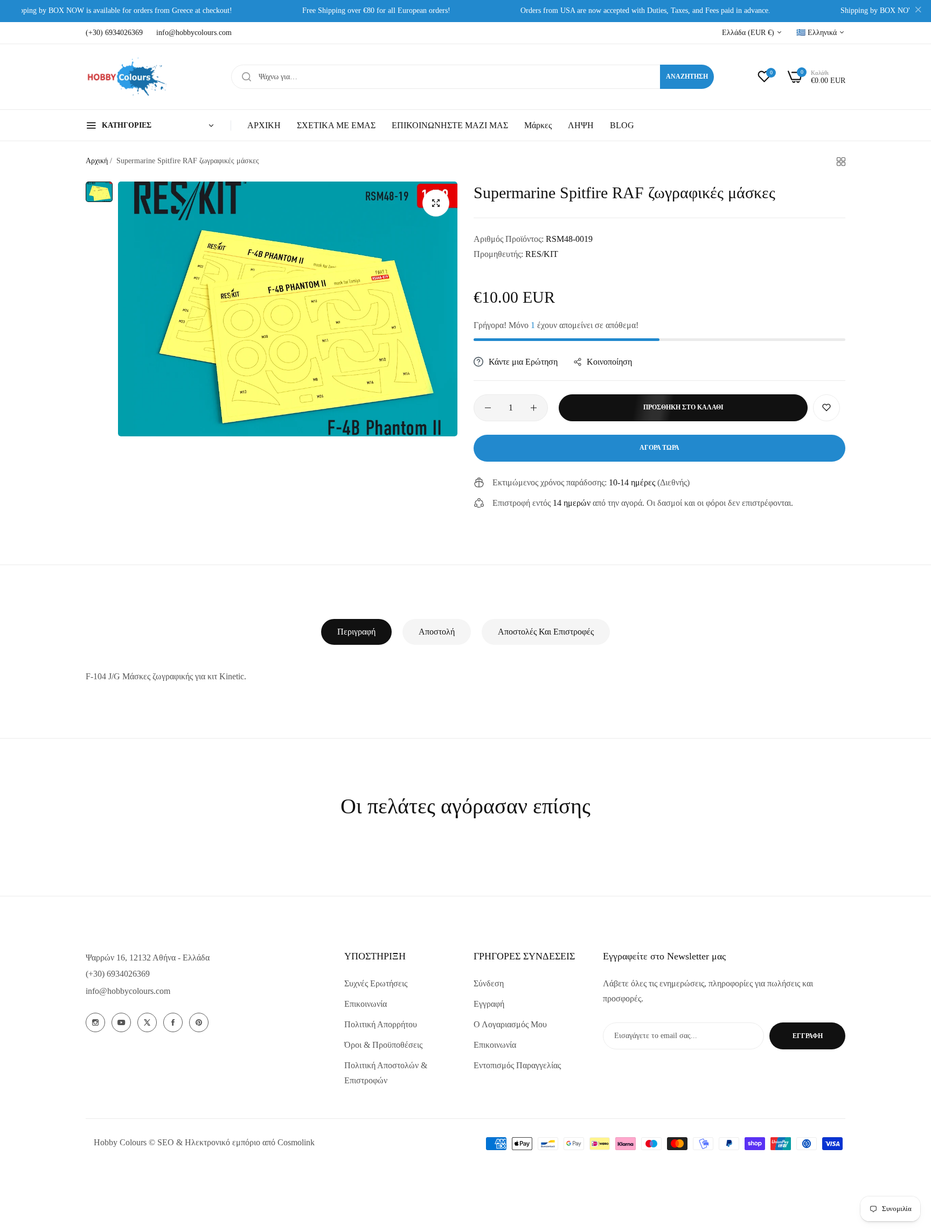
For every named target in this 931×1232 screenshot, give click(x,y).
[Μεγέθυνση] (435, 203)
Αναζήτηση (687, 76)
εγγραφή (808, 1036)
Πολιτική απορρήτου (380, 1024)
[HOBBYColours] (126, 77)
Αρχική (97, 161)
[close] (918, 11)
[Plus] (533, 408)
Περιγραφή (356, 631)
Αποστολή (437, 631)
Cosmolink (296, 1142)
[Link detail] (95, 1022)
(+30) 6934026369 (118, 973)
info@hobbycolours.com (128, 991)
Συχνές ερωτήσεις (375, 983)
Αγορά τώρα (659, 447)
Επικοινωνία (365, 1003)
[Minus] (487, 408)
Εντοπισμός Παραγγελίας (517, 1065)
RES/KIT (541, 254)
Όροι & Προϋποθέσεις (383, 1044)
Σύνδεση (489, 983)
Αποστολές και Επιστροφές (546, 631)
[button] (826, 407)
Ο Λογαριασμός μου (510, 1024)
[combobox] (472, 77)
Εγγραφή (489, 1003)
